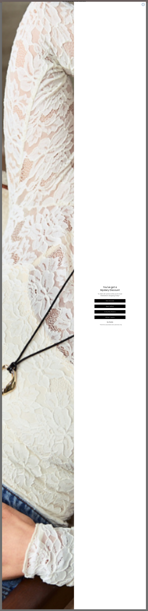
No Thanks (110, 322)
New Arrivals (110, 301)
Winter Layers (110, 317)
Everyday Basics (110, 312)
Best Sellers (110, 306)
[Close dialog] (143, 4)
